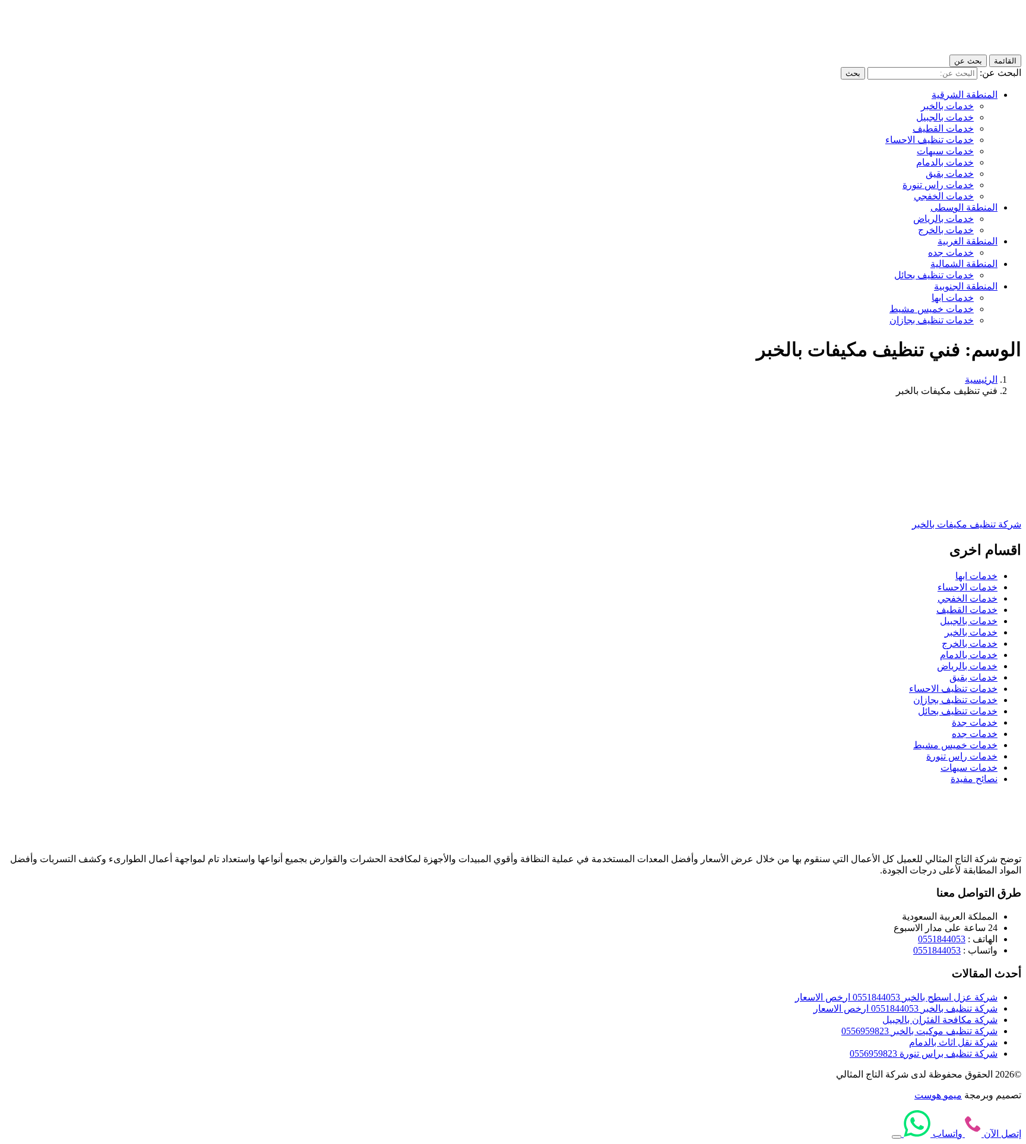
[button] (896, 1137)
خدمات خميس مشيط (931, 309)
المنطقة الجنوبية (966, 286)
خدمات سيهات (945, 151)
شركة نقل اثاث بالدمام (953, 1042)
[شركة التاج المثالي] (967, 49)
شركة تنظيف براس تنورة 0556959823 (924, 1053)
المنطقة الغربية (968, 241)
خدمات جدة (975, 722)
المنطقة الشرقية (965, 95)
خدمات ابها (953, 298)
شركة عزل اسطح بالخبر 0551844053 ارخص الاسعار (896, 997)
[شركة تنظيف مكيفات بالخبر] (953, 503)
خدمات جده (951, 252)
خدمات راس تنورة (938, 185)
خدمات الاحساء (968, 587)
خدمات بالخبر (947, 106)
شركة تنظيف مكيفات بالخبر (966, 524)
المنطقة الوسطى (964, 207)
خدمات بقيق (950, 174)
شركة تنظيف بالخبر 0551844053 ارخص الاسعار (905, 1008)
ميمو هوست (938, 1095)
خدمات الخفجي (944, 196)
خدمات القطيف (943, 128)
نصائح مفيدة (974, 779)
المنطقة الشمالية (964, 264)
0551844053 (941, 939)
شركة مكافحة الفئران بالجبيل (940, 1020)
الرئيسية (981, 379)
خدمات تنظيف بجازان (931, 320)
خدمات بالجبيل (945, 117)
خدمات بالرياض (943, 219)
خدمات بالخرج (946, 230)
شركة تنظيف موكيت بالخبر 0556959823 (919, 1031)
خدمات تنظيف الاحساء (929, 140)
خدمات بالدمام (945, 162)
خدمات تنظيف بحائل (934, 275)
